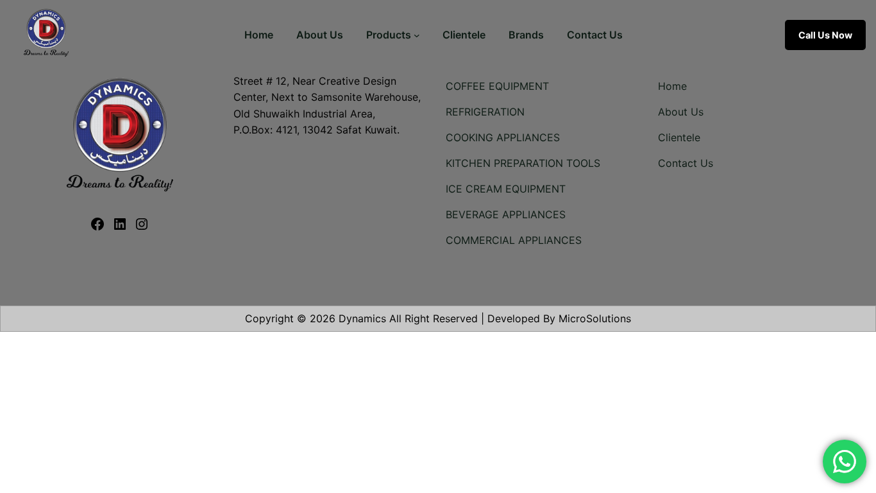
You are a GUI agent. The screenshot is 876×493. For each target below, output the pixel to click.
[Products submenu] (417, 35)
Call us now (825, 35)
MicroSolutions (595, 318)
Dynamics (362, 318)
